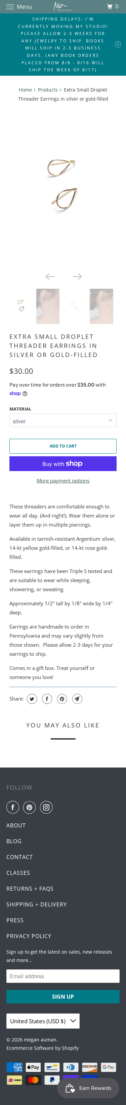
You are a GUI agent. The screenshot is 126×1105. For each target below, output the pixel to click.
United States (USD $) (38, 1021)
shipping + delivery (36, 904)
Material (20, 409)
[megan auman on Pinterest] (31, 807)
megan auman (40, 1039)
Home (25, 89)
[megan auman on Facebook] (14, 807)
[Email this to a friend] (76, 699)
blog (14, 841)
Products (48, 89)
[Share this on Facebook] (46, 699)
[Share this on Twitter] (31, 699)
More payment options (63, 480)
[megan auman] (63, 6)
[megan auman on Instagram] (47, 807)
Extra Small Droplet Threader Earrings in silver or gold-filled (53, 345)
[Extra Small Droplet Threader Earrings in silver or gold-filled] (62, 188)
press (15, 920)
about (16, 825)
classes (18, 873)
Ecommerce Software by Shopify (42, 1048)
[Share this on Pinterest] (61, 699)
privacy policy (28, 936)
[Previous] (49, 276)
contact (19, 857)
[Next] (77, 276)
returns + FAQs (30, 888)
